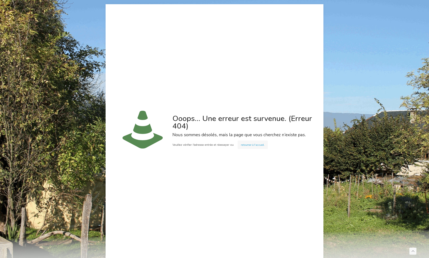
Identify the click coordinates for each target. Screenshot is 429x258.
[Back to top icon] (412, 251)
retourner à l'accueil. (252, 144)
